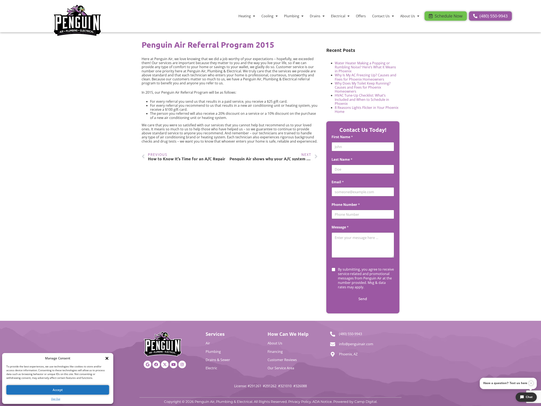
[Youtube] (173, 364)
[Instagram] (182, 364)
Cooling (267, 16)
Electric (211, 368)
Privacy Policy (299, 402)
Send (362, 298)
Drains (315, 16)
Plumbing (291, 16)
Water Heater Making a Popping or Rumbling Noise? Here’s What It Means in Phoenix (365, 67)
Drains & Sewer (218, 359)
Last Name (342, 160)
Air (208, 343)
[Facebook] (156, 364)
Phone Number (346, 205)
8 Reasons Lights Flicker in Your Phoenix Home (366, 109)
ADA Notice (322, 402)
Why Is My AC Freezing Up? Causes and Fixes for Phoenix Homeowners (365, 77)
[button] (107, 358)
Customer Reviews (282, 359)
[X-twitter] (165, 364)
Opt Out (55, 399)
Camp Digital (365, 402)
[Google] (147, 364)
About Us (407, 16)
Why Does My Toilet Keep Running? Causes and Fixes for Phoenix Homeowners (363, 87)
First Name (342, 137)
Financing (275, 351)
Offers (361, 16)
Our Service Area (281, 368)
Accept (58, 390)
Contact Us (381, 16)
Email (338, 182)
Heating (244, 16)
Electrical (338, 16)
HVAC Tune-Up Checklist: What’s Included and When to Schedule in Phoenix (362, 99)
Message (340, 227)
